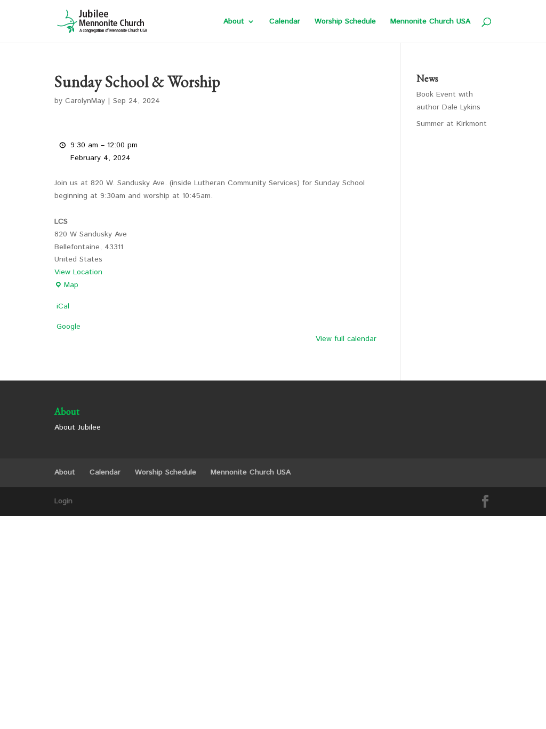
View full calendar (346, 339)
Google (69, 326)
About (233, 22)
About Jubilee (77, 427)
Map (66, 286)
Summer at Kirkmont (451, 123)
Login (63, 501)
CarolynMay (85, 101)
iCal (63, 306)
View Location (78, 272)
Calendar (284, 22)
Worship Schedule (345, 22)
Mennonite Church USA (430, 22)
